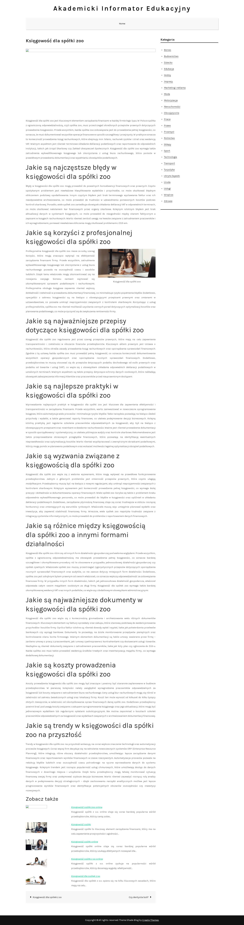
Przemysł (169, 131)
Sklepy (167, 144)
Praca (167, 119)
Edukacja (169, 68)
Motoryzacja (171, 100)
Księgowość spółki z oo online (87, 859)
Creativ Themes (150, 920)
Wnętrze (168, 194)
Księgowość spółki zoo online (86, 807)
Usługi (167, 188)
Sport (167, 150)
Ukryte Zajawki (172, 175)
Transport (169, 163)
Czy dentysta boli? (139, 897)
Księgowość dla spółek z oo (85, 876)
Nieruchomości (172, 106)
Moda (167, 94)
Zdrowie (168, 201)
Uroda (167, 182)
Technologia (170, 157)
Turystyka (169, 169)
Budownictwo (171, 56)
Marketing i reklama (175, 87)
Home (122, 23)
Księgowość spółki (81, 824)
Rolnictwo (169, 138)
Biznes (167, 50)
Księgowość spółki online (84, 841)
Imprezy (168, 81)
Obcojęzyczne (171, 113)
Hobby (167, 75)
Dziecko (168, 62)
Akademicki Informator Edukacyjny (122, 8)
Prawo (167, 125)
